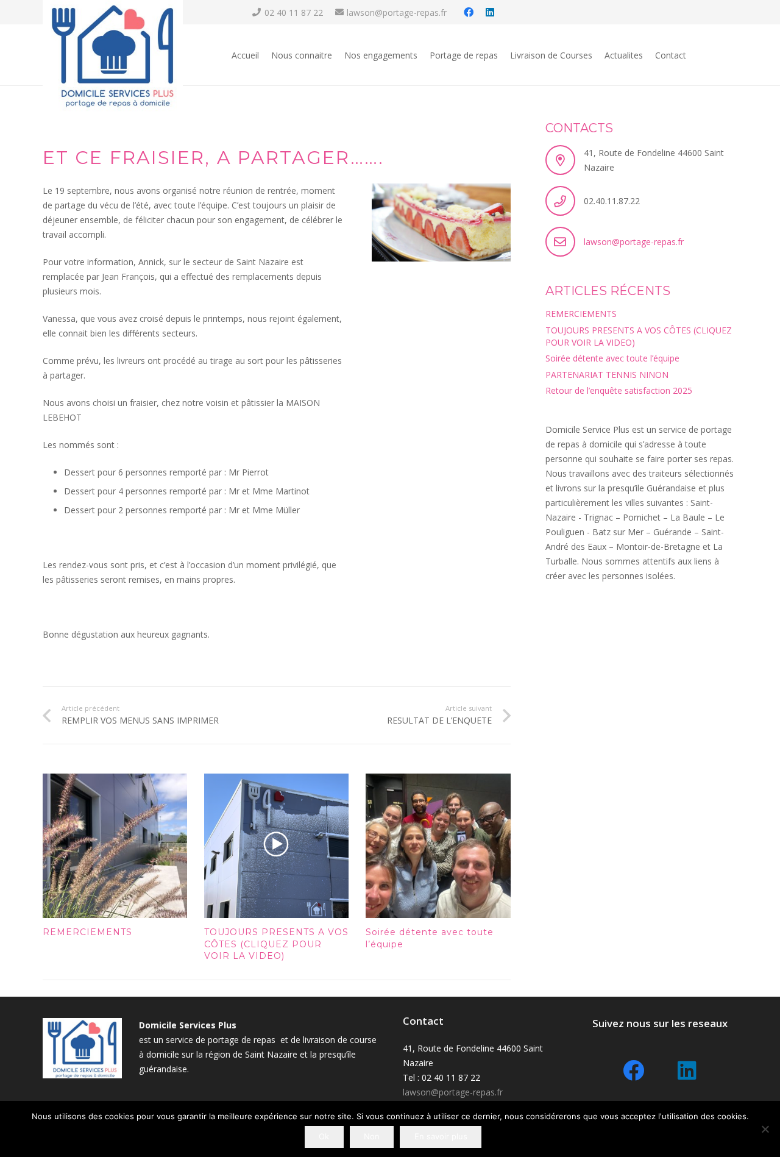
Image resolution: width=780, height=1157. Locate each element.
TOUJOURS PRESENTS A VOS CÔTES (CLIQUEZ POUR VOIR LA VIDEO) (276, 944)
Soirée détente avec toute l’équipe (612, 358)
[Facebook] (468, 12)
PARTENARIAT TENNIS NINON (606, 374)
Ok (324, 1136)
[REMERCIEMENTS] (115, 846)
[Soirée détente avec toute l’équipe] (438, 846)
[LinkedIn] (490, 12)
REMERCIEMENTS (87, 932)
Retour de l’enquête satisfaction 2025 (618, 390)
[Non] (765, 1129)
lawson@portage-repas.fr (634, 241)
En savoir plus (440, 1136)
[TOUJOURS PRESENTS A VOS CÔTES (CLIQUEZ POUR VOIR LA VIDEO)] (276, 846)
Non (372, 1136)
